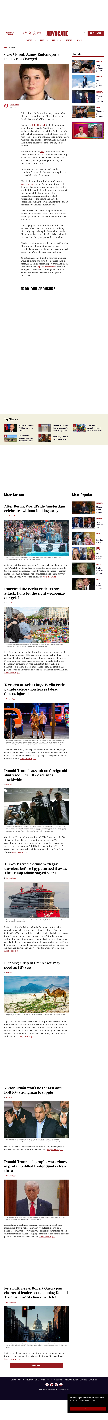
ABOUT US (21, 1380)
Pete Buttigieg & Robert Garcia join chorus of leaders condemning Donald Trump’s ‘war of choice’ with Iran (36, 1293)
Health (54, 40)
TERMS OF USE (83, 1380)
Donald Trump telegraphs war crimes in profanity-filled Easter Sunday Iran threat (35, 1166)
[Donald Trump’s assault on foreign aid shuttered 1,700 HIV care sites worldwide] (36, 806)
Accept (87, 1409)
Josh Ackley (9, 1097)
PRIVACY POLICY (58, 1380)
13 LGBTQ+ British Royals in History (60, 438)
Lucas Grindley (15, 104)
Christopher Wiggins (11, 699)
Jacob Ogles (9, 784)
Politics (29, 40)
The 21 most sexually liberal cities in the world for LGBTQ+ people (95, 430)
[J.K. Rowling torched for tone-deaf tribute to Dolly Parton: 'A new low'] (83, 538)
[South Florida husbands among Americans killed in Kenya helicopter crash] (10, 438)
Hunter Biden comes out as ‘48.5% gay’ (99, 513)
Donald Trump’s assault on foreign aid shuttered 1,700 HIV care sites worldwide (35, 775)
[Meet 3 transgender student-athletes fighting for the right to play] (83, 553)
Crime (98, 107)
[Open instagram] (39, 33)
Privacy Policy (75, 1400)
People (98, 533)
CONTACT (13, 1380)
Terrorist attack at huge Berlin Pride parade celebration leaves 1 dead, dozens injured (34, 689)
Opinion (79, 40)
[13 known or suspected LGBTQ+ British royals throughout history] (44, 438)
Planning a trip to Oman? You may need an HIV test (32, 965)
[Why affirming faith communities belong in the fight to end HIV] (83, 66)
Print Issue (98, 549)
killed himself (39, 125)
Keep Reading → (51, 576)
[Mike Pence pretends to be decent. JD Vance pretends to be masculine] (83, 81)
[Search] (84, 33)
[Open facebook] (25, 33)
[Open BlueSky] (29, 33)
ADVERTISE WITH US (46, 1380)
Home (6, 47)
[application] (88, 130)
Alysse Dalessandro (11, 516)
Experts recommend (47, 266)
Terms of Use (90, 1400)
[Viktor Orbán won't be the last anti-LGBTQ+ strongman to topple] (36, 1119)
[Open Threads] (34, 33)
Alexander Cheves (10, 603)
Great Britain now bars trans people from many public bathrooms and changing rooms (60, 430)
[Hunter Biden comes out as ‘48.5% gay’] (83, 508)
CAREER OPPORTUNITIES (32, 1380)
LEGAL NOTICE (93, 1380)
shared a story (27, 184)
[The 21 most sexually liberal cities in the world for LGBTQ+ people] (79, 428)
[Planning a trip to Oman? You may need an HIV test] (36, 994)
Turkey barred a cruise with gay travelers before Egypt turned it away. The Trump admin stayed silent (35, 868)
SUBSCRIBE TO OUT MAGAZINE (10, 33)
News (42, 40)
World (12, 47)
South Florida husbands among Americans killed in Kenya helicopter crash (26, 440)
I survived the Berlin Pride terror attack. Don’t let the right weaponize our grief (34, 593)
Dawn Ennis (9, 972)
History (69, 40)
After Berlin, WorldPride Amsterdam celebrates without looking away (34, 508)
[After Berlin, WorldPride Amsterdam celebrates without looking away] (36, 537)
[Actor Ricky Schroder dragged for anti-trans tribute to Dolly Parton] (83, 584)
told (42, 151)
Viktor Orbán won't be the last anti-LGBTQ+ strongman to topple (33, 1090)
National (99, 92)
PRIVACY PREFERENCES (71, 1380)
